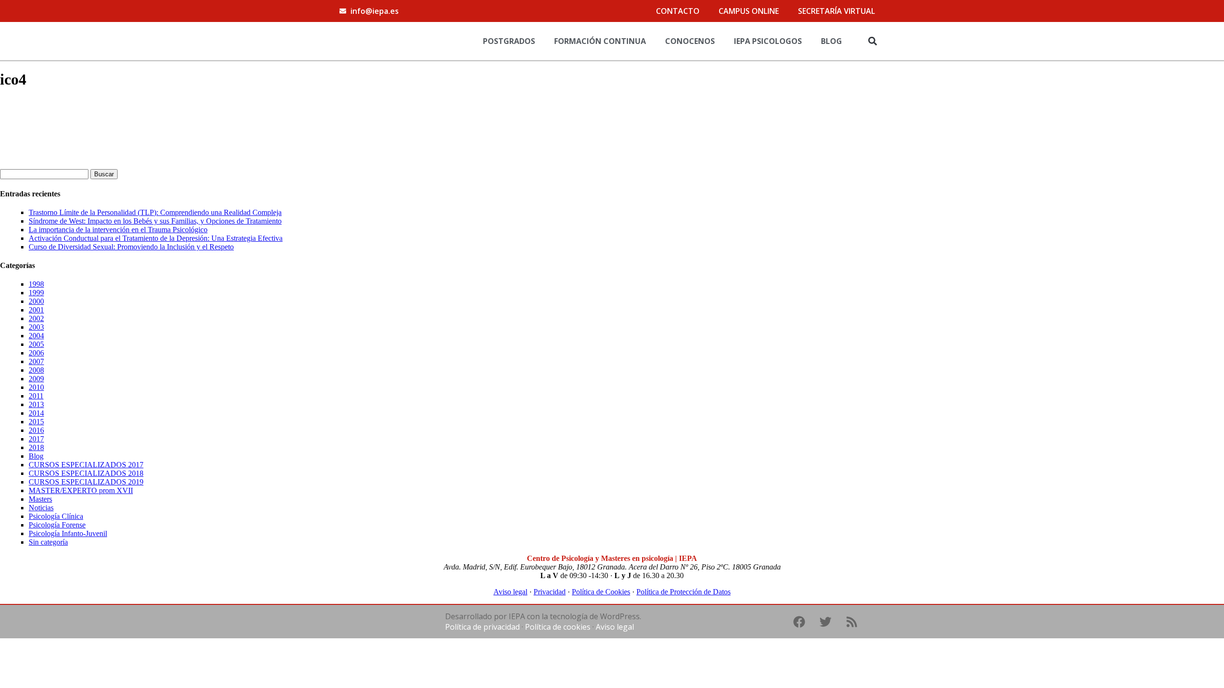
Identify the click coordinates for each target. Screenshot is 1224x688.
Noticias (41, 508)
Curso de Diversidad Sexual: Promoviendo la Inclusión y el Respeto (131, 247)
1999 (36, 293)
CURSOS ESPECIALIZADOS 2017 (86, 465)
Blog (831, 41)
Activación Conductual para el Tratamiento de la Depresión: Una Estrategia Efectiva (156, 238)
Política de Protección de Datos (683, 592)
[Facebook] (799, 622)
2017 (36, 439)
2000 (36, 301)
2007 (36, 361)
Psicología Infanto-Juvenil (68, 533)
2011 (36, 396)
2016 (36, 430)
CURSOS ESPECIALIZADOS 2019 (86, 482)
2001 (36, 310)
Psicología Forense (57, 525)
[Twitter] (825, 622)
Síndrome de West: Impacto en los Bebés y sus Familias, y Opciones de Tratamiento (155, 221)
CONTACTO (677, 11)
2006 (36, 353)
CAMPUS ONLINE (749, 11)
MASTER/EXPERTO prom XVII (81, 490)
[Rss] (851, 622)
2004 (36, 336)
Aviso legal (510, 592)
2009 (36, 379)
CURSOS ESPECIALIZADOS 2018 (86, 473)
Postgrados (509, 41)
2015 (36, 422)
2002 (36, 318)
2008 (36, 370)
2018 (36, 447)
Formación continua (600, 41)
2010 (36, 387)
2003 (36, 327)
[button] (872, 41)
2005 (36, 344)
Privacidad (550, 592)
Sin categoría (48, 542)
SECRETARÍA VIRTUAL (836, 11)
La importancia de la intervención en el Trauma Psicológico (118, 230)
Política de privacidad (482, 627)
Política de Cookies (601, 592)
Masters (40, 499)
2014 (36, 413)
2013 (36, 404)
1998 (36, 284)
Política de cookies (557, 627)
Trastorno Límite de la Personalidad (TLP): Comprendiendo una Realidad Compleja (155, 212)
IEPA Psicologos (768, 41)
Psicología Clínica (56, 516)
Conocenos (690, 41)
